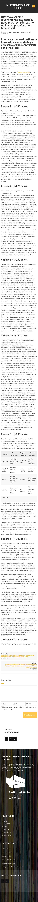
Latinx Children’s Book (18, 6)
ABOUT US (7, 824)
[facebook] (6, 739)
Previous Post (17, 655)
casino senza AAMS (24, 72)
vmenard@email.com (8, 863)
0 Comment (25, 32)
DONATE (6, 829)
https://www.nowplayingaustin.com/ (12, 770)
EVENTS (6, 827)
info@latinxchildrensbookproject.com (13, 867)
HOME (5, 821)
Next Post (21, 665)
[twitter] (11, 739)
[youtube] (15, 739)
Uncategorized (4, 33)
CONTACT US (7, 835)
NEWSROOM (7, 832)
